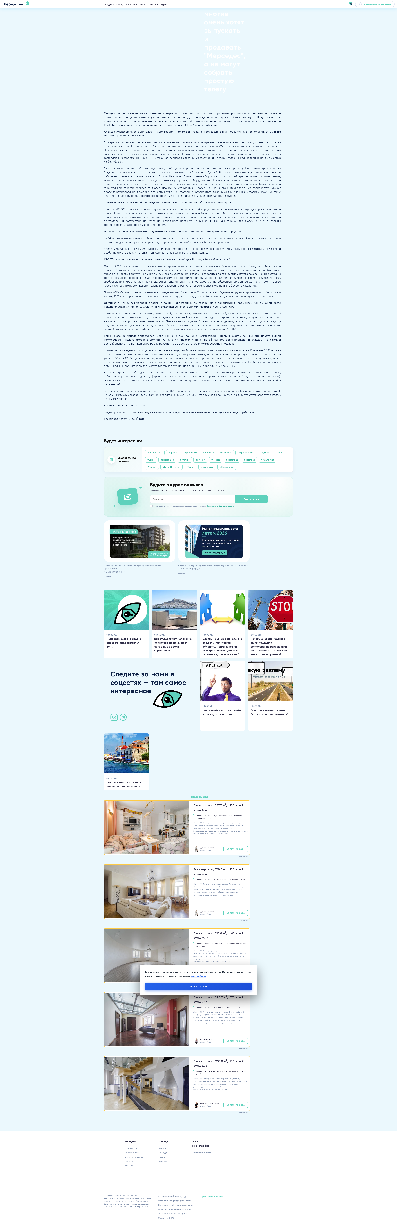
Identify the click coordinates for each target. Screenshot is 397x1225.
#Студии (190, 466)
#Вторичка (208, 452)
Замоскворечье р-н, (225, 815)
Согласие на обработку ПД (172, 1196)
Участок (129, 1165)
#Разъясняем (267, 459)
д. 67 (209, 818)
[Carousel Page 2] (137, 852)
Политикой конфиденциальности (220, 506)
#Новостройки (227, 466)
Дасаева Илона (207, 847)
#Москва (215, 459)
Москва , (199, 815)
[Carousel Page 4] (177, 852)
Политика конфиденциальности (175, 1200)
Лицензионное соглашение (172, 1213)
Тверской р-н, (222, 879)
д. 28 (243, 879)
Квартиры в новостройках (132, 1150)
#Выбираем (226, 452)
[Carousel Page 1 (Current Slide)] (117, 852)
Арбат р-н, (220, 1007)
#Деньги (266, 452)
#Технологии (207, 466)
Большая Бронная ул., (238, 1071)
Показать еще (198, 796)
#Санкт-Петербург (171, 466)
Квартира (163, 1148)
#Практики (249, 459)
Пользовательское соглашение (174, 1209)
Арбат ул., (229, 1007)
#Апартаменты (154, 452)
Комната (163, 1161)
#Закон (151, 459)
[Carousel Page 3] (157, 852)
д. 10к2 (202, 946)
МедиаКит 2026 (166, 1217)
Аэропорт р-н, (219, 943)
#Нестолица (232, 459)
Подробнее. (198, 976)
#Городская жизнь (247, 452)
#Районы (151, 466)
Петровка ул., (234, 879)
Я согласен (198, 986)
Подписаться (251, 499)
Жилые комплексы (202, 1152)
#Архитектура (190, 452)
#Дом (279, 452)
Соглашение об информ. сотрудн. (175, 1204)
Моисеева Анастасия (209, 1103)
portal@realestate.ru (212, 1196)
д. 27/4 (199, 1074)
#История (200, 459)
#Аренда (172, 452)
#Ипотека (185, 459)
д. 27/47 (237, 1007)
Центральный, (210, 815)
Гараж (162, 1156)
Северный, (208, 943)
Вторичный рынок (134, 1156)
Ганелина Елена (207, 1039)
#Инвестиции (167, 459)
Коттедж (129, 1161)
